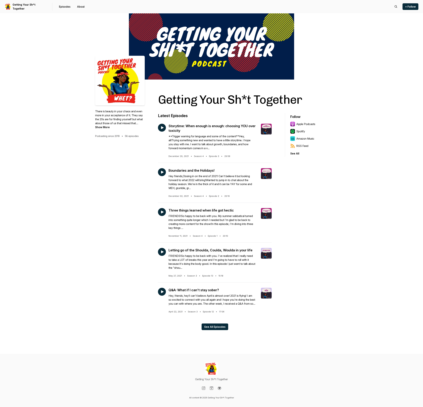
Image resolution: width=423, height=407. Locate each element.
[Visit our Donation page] (219, 388)
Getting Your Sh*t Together (24, 6)
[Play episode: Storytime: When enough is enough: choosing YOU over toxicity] (162, 128)
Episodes (64, 6)
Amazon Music (305, 138)
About (81, 6)
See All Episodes (215, 326)
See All (294, 153)
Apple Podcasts (305, 124)
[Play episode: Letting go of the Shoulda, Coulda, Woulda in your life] (162, 252)
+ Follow (410, 6)
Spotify (300, 131)
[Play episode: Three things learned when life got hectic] (162, 212)
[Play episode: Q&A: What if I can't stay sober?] (162, 292)
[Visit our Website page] (211, 388)
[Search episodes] (396, 7)
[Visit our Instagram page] (203, 388)
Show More (102, 127)
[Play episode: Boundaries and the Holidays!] (162, 172)
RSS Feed (302, 146)
